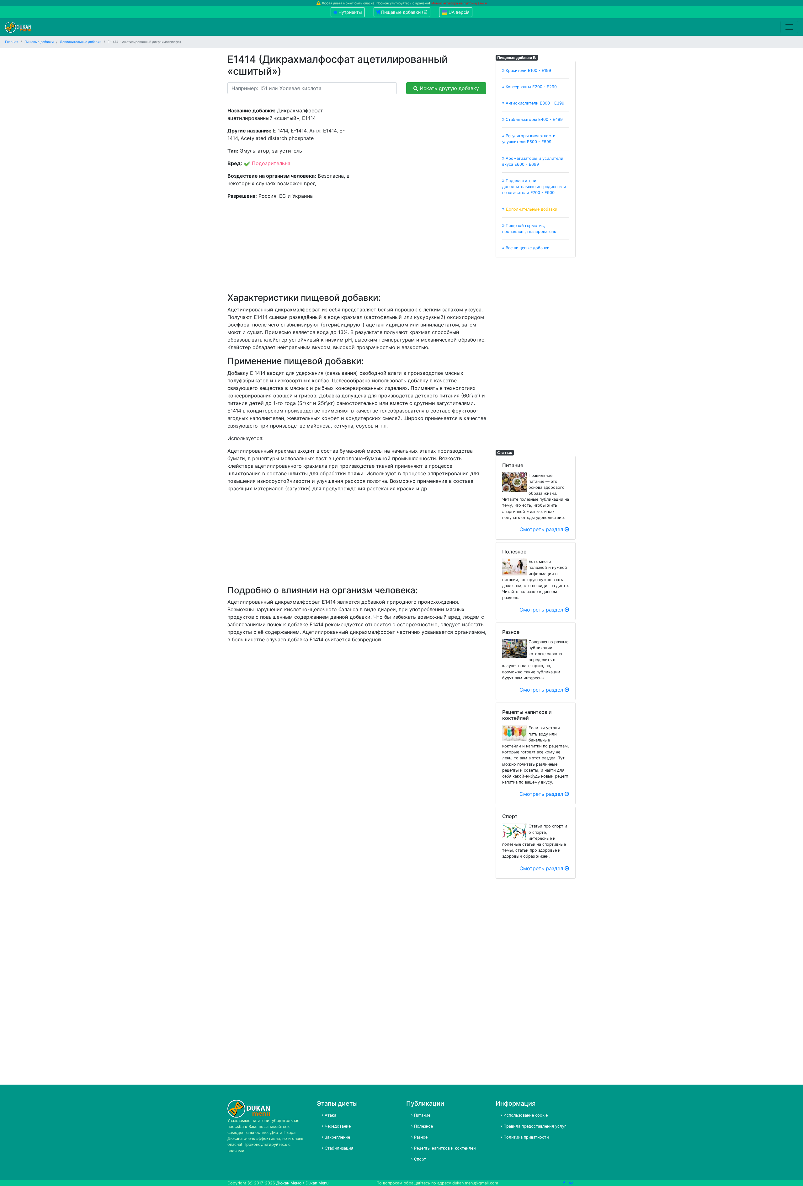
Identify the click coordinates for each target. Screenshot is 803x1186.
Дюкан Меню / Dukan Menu (302, 1183)
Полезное (423, 1126)
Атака (329, 1115)
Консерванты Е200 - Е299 (530, 86)
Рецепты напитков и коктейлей (444, 1148)
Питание (421, 1115)
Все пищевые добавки (527, 247)
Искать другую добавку (448, 88)
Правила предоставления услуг (534, 1126)
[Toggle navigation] (789, 27)
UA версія (458, 12)
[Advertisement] (424, 151)
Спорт (419, 1159)
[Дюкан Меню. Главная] (18, 27)
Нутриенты (349, 12)
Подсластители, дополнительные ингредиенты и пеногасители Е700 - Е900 (534, 186)
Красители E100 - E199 (527, 70)
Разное (420, 1137)
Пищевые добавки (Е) (404, 12)
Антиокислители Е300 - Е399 (534, 103)
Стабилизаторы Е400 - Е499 (533, 119)
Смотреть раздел (542, 529)
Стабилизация (338, 1148)
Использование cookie (525, 1115)
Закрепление (336, 1137)
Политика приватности (525, 1137)
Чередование (337, 1126)
